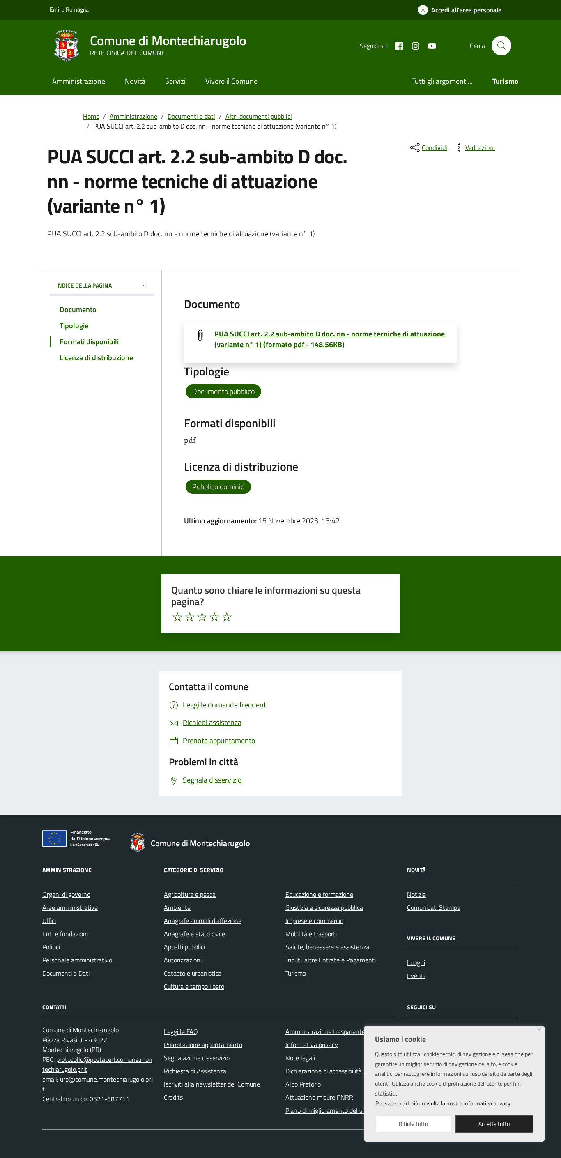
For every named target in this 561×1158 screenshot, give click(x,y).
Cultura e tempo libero (194, 986)
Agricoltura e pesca (190, 894)
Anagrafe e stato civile (194, 934)
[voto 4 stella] (214, 617)
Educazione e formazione (319, 894)
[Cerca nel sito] (501, 45)
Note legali (300, 1058)
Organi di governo (66, 894)
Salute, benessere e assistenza (327, 947)
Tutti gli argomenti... (442, 81)
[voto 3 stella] (202, 617)
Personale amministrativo (77, 960)
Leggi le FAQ (181, 1031)
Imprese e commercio (314, 920)
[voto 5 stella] (227, 617)
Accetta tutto (494, 1123)
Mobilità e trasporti (311, 934)
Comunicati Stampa (433, 907)
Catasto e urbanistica (192, 973)
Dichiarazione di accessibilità (323, 1071)
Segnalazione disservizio (197, 1058)
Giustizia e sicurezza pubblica (324, 907)
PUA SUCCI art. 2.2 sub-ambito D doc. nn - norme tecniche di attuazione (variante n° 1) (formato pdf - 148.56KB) (329, 339)
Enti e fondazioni (65, 934)
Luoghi (416, 962)
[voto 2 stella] (190, 617)
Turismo (295, 973)
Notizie (416, 894)
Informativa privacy (311, 1045)
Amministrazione (78, 81)
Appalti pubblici (184, 947)
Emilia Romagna (69, 9)
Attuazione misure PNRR (319, 1097)
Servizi (175, 81)
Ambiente (177, 907)
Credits (173, 1097)
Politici (51, 947)
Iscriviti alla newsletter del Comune (212, 1084)
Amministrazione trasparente (325, 1031)
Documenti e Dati (66, 973)
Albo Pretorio (303, 1084)
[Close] (539, 1029)
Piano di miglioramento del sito (327, 1110)
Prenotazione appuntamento (203, 1045)
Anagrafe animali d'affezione (202, 920)
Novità (135, 81)
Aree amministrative (70, 907)
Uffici (49, 920)
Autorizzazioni (183, 960)
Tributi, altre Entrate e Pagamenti (330, 960)
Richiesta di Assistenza (195, 1071)
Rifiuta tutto (413, 1123)
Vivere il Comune (231, 81)
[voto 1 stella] (177, 617)
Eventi (416, 976)
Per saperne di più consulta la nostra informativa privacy (442, 1103)
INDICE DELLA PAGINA (84, 285)
